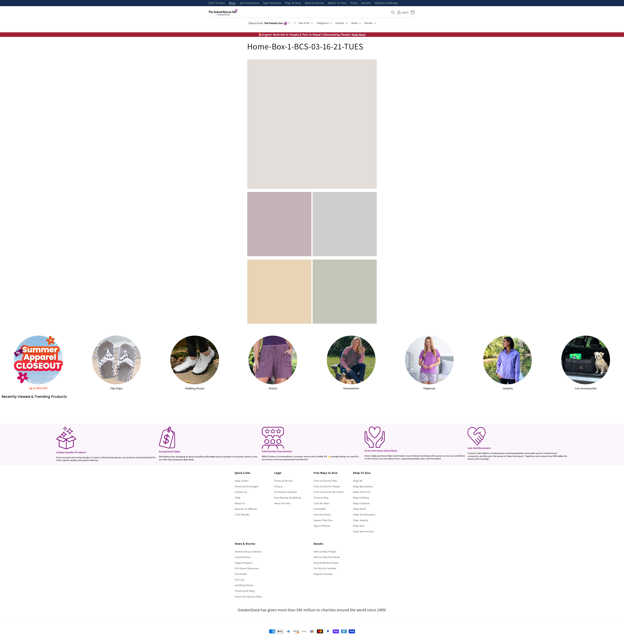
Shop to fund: (265, 23)
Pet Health (241, 574)
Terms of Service (283, 480)
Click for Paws (321, 503)
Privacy (278, 486)
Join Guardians (249, 3)
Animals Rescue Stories (248, 551)
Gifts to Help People (325, 551)
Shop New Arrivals (363, 531)
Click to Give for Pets (325, 480)
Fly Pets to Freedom (325, 568)
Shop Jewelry (360, 520)
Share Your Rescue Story (248, 596)
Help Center (241, 480)
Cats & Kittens (243, 557)
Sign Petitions (272, 3)
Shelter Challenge (386, 3)
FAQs (237, 497)
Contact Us (241, 491)
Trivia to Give (321, 497)
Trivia (353, 3)
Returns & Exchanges (246, 486)
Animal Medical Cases (326, 562)
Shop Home (359, 508)
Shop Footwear (361, 503)
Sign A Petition (322, 525)
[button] (393, 12)
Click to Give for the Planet (329, 491)
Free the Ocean (322, 514)
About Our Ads (282, 503)
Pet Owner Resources (247, 568)
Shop (232, 3)
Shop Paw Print (361, 491)
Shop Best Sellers (363, 486)
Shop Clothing (361, 497)
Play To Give (293, 3)
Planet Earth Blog (245, 590)
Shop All (357, 480)
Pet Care (240, 579)
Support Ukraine (323, 574)
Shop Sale (358, 525)
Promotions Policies (285, 491)
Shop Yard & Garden (364, 514)
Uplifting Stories (244, 585)
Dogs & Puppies (243, 562)
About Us (240, 503)
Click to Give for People (327, 486)
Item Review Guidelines (287, 497)
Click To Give (216, 3)
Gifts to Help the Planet (327, 557)
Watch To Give (337, 3)
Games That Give (323, 520)
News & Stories (314, 3)
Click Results (242, 514)
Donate (366, 3)
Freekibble (320, 508)
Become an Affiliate (246, 508)
